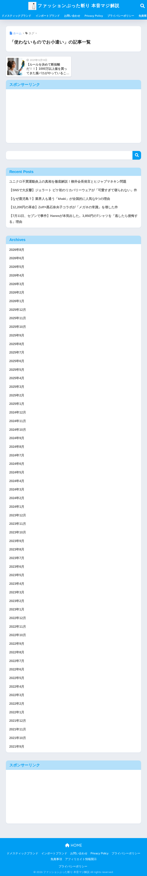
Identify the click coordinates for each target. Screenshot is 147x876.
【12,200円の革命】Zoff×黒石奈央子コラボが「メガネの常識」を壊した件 (63, 207)
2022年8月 (16, 652)
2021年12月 (17, 721)
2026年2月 (16, 292)
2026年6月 (16, 258)
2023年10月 (17, 532)
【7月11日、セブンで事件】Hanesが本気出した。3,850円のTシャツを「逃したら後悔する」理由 (73, 219)
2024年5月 (16, 472)
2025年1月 (16, 404)
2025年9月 (16, 335)
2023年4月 (16, 584)
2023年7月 (16, 558)
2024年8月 (16, 447)
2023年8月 (16, 549)
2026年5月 (16, 267)
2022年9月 (16, 644)
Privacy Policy (94, 15)
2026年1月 (16, 301)
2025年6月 (16, 361)
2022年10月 (17, 635)
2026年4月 (16, 275)
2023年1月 (16, 609)
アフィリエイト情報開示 (81, 859)
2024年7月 (16, 455)
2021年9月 (16, 746)
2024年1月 (16, 507)
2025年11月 (17, 318)
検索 (136, 155)
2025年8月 (16, 344)
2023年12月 (17, 515)
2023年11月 (17, 524)
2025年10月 (17, 327)
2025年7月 (16, 352)
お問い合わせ (72, 15)
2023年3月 (16, 592)
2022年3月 (16, 695)
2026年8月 (16, 250)
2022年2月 (16, 703)
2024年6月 (16, 464)
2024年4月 (16, 481)
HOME (75, 845)
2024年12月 (17, 412)
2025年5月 (16, 370)
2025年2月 (16, 395)
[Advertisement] (73, 116)
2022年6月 (16, 669)
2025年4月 (16, 378)
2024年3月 (16, 489)
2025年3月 (16, 387)
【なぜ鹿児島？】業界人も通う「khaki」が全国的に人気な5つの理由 (59, 199)
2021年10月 (17, 738)
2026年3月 (16, 284)
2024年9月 (16, 438)
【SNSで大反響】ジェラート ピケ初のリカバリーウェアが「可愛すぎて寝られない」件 (73, 190)
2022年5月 (16, 678)
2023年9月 (16, 541)
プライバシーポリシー (120, 15)
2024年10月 (17, 429)
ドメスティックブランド (16, 15)
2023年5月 (16, 575)
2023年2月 (16, 601)
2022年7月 (16, 661)
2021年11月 (17, 729)
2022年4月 (16, 686)
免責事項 (56, 859)
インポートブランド (48, 15)
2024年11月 (17, 421)
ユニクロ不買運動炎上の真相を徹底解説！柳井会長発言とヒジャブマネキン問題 (67, 181)
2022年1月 (16, 712)
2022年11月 (17, 626)
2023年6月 (16, 566)
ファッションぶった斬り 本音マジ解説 (77, 5)
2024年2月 (16, 498)
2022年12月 (17, 618)
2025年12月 (17, 310)
